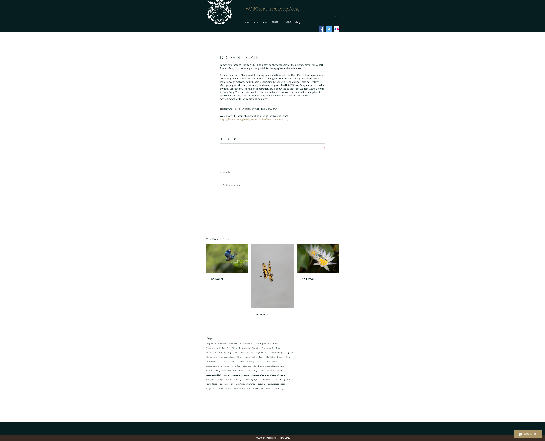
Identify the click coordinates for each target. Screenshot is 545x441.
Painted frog (211, 384)
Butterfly (227, 353)
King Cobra (221, 371)
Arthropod (261, 344)
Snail (249, 389)
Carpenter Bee (261, 353)
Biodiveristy (244, 348)
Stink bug (278, 389)
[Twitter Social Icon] (329, 29)
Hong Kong (236, 366)
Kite (229, 371)
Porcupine (262, 384)
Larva (261, 371)
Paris (221, 384)
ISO (254, 366)
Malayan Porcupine (240, 375)
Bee (228, 348)
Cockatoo (270, 357)
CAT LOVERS (239, 353)
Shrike (220, 389)
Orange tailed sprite (269, 380)
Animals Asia (248, 344)
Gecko (259, 362)
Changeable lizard (227, 357)
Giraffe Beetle (270, 362)
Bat (223, 348)
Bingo (234, 348)
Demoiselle (211, 362)
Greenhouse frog (214, 366)
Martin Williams (277, 375)
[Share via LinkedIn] (235, 138)
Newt (246, 380)
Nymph (254, 380)
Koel (235, 371)
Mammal (264, 375)
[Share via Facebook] (221, 138)
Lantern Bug (251, 371)
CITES (250, 353)
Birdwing (256, 348)
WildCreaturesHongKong (273, 9)
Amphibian (211, 344)
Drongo (231, 362)
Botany (279, 348)
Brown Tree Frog (214, 353)
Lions (226, 375)
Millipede (210, 380)
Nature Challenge (234, 380)
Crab (287, 357)
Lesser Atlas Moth (214, 375)
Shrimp (228, 389)
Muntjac (220, 380)
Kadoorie (210, 371)
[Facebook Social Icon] (321, 29)
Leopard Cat (281, 371)
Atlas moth (273, 344)
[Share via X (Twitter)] (228, 138)
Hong (226, 366)
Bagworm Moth (213, 348)
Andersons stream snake (229, 344)
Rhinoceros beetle (276, 384)
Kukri (241, 371)
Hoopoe (247, 366)
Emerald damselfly (245, 362)
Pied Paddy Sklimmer (245, 384)
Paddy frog (285, 380)
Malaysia (255, 375)
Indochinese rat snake (268, 366)
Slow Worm (239, 389)
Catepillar (288, 353)
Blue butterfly (268, 348)
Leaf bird (270, 371)
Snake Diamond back (263, 389)
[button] (338, 17)
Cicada (261, 357)
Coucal (280, 357)
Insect (283, 366)
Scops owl (211, 389)
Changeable (211, 357)
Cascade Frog (276, 353)
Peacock (229, 384)
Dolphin (222, 362)
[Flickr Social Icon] (336, 29)
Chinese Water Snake (247, 357)
